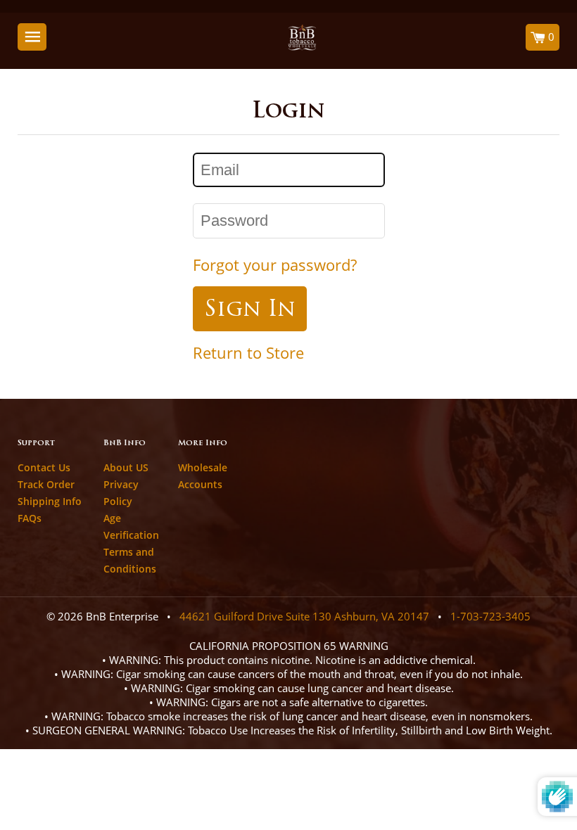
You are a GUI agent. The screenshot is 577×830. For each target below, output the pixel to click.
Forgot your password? (275, 265)
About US (125, 467)
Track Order (46, 484)
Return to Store (248, 353)
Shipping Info (50, 501)
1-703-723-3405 (490, 616)
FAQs (30, 518)
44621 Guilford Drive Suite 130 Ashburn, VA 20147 (304, 616)
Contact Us (44, 467)
